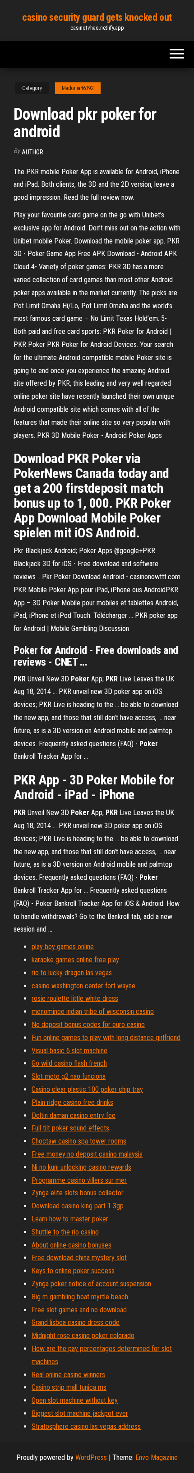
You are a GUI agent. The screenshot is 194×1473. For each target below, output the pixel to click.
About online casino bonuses (71, 1245)
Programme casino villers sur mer (79, 1180)
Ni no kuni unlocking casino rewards (81, 1167)
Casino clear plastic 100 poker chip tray (87, 1089)
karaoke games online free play (75, 959)
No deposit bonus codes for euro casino (88, 1024)
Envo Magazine (156, 1457)
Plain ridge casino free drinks (72, 1102)
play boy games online (63, 946)
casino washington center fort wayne (83, 986)
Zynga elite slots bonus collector (78, 1193)
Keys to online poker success (73, 1270)
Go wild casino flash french (69, 1063)
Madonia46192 (78, 88)
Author (32, 152)
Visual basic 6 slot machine (69, 1050)
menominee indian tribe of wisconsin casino (93, 1011)
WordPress (91, 1457)
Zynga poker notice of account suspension (91, 1283)
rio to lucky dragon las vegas (72, 972)
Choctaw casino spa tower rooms (79, 1141)
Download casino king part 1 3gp (78, 1206)
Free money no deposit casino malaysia (87, 1154)
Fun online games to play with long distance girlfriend (106, 1037)
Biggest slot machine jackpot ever (80, 1413)
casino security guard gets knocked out (96, 17)
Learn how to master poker (70, 1219)
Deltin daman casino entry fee (73, 1115)
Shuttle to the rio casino (65, 1232)
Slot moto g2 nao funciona (69, 1076)
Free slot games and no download (79, 1310)
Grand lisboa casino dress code (76, 1322)
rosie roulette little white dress (75, 998)
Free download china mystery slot (79, 1257)
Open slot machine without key (75, 1400)
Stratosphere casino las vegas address (86, 1426)
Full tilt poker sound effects (70, 1128)
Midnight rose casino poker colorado (83, 1335)
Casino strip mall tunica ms (69, 1387)
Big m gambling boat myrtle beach (80, 1297)
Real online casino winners (68, 1374)
